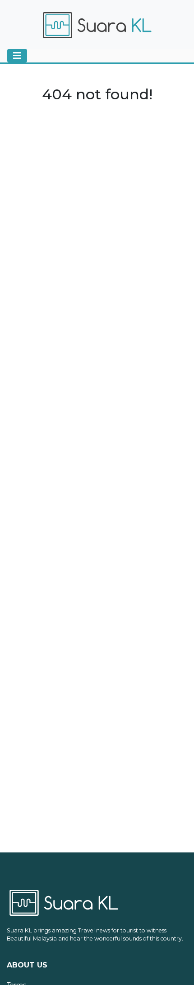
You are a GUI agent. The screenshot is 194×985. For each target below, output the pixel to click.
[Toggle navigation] (17, 55)
